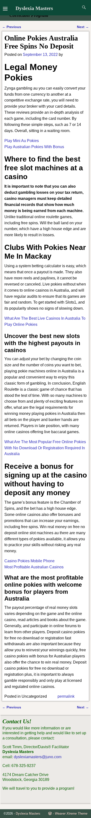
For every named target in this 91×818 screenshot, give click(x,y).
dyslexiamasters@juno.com (37, 757)
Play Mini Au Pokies (21, 141)
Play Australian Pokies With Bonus (34, 147)
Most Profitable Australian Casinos (34, 567)
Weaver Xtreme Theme (71, 813)
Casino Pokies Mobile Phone (29, 561)
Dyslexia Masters (34, 8)
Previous (11, 27)
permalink (66, 696)
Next (83, 27)
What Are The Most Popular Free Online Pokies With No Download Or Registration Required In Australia (45, 448)
